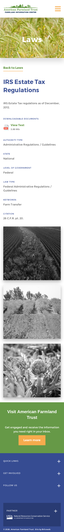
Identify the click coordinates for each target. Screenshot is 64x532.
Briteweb (46, 529)
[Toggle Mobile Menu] (58, 9)
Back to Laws (13, 68)
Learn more (32, 440)
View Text (17, 127)
